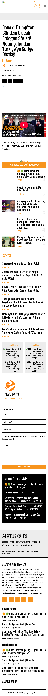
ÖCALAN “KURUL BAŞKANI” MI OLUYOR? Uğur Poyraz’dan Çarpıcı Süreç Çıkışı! (21, 288)
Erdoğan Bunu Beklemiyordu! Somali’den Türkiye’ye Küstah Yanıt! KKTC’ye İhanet (23, 331)
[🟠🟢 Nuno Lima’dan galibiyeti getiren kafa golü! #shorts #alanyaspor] (8, 175)
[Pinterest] (15, 81)
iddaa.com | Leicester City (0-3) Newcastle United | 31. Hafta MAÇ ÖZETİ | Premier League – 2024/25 (35, 366)
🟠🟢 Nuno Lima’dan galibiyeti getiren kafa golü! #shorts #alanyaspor (31, 173)
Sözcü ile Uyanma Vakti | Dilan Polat (29, 189)
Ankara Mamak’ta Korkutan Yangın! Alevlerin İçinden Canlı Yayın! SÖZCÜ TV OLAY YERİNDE (22, 275)
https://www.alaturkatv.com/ (14, 398)
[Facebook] (4, 81)
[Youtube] (30, 599)
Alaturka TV (20, 66)
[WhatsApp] (20, 81)
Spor (20, 180)
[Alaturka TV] (4, 65)
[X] (10, 81)
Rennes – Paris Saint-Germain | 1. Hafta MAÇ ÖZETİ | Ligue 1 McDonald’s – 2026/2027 (31, 223)
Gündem (21, 194)
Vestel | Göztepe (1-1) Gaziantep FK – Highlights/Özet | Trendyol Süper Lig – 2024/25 (12, 366)
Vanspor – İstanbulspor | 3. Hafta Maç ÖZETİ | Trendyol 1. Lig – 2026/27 (31, 240)
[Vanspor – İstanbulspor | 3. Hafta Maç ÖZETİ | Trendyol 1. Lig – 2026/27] (8, 241)
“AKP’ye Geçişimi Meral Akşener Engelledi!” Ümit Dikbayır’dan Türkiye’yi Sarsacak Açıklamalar (22, 302)
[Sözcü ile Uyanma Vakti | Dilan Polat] (8, 190)
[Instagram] (11, 599)
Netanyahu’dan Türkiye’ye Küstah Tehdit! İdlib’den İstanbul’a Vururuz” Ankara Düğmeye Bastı (23, 317)
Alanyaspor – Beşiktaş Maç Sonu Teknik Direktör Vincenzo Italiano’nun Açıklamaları (31, 205)
